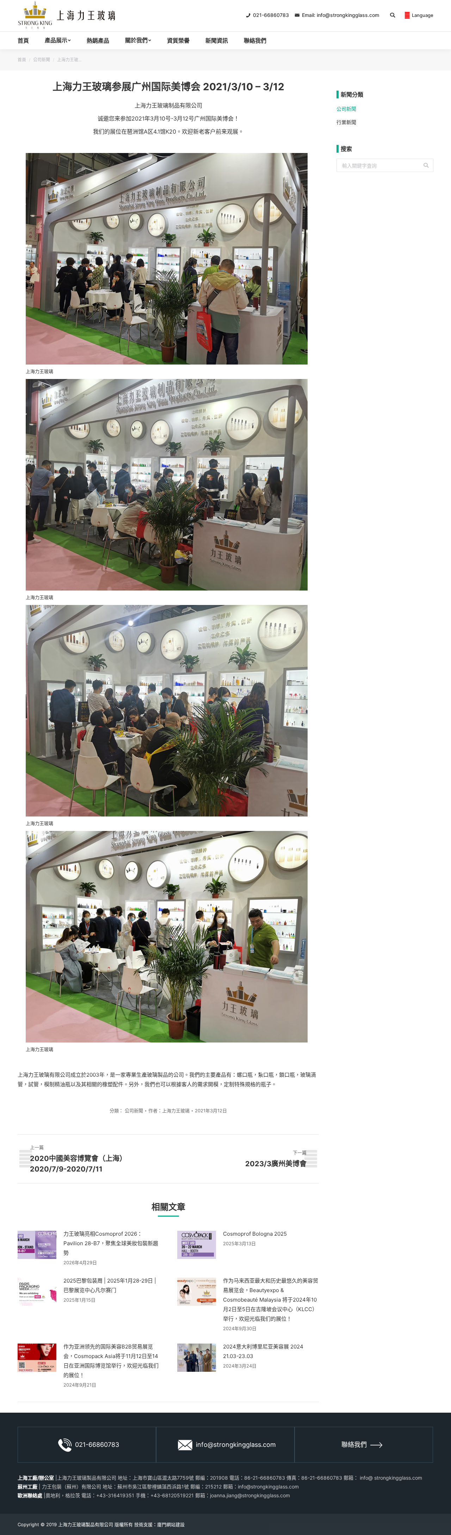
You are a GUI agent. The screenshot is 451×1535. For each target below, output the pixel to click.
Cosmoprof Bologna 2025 (255, 1233)
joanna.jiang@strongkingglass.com (250, 1495)
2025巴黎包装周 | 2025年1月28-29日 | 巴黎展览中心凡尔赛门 (109, 1285)
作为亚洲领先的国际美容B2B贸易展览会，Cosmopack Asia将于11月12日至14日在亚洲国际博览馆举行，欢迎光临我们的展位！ (111, 1360)
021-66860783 (270, 15)
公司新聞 (41, 59)
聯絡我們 (354, 1444)
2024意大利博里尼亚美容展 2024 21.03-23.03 (263, 1351)
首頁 (22, 59)
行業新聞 (346, 122)
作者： (169, 1110)
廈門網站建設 (171, 1524)
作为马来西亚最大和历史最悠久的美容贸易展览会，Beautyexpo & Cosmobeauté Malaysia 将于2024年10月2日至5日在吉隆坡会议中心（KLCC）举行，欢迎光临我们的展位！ (270, 1299)
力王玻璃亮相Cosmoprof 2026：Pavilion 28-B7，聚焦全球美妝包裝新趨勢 (110, 1243)
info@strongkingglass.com (236, 1444)
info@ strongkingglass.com (390, 1478)
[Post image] (37, 1245)
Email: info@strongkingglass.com (340, 15)
